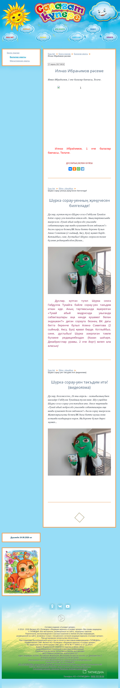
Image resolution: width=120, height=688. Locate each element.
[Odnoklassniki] (52, 609)
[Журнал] (26, 29)
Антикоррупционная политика (46, 669)
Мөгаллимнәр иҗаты (20, 61)
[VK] (60, 609)
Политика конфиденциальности (73, 669)
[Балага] (43, 37)
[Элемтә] (110, 37)
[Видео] (93, 29)
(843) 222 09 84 (97, 676)
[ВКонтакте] (70, 169)
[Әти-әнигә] (60, 29)
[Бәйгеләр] (76, 37)
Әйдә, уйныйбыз (66, 188)
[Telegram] (82, 169)
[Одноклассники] (74, 169)
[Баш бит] (10, 37)
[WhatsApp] (78, 169)
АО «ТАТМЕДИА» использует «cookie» (35, 664)
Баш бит (51, 54)
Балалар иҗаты (18, 57)
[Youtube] (67, 609)
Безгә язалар (13, 53)
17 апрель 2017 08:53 (56, 64)
